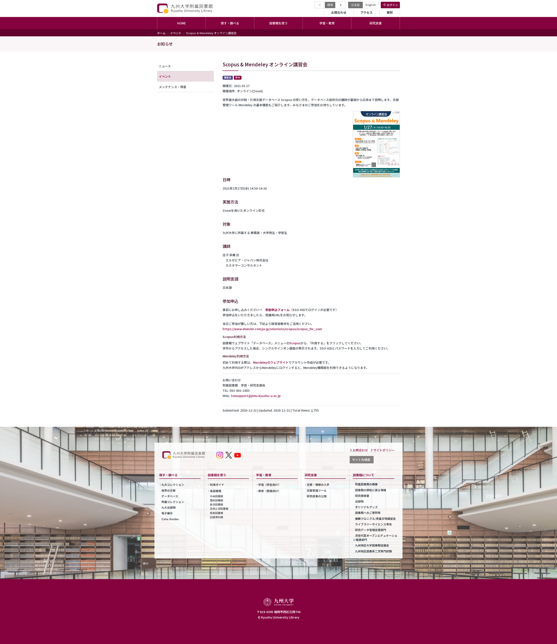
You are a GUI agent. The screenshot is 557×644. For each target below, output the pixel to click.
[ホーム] (185, 8)
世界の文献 (168, 490)
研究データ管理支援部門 (370, 530)
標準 (330, 5)
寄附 (390, 12)
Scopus (294, 343)
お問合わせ (338, 12)
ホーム (161, 33)
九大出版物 (168, 507)
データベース (169, 496)
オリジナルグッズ (366, 507)
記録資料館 (216, 517)
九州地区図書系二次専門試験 (373, 551)
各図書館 (215, 491)
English (371, 5)
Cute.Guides (170, 519)
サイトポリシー (384, 450)
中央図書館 (216, 496)
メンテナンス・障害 (172, 87)
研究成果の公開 (317, 496)
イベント (175, 33)
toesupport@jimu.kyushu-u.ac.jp (256, 395)
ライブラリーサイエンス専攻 (373, 524)
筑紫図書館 (216, 513)
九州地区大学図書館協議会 (372, 545)
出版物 (359, 501)
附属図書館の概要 (366, 484)
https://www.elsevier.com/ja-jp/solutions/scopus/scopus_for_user (272, 329)
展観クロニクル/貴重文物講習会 (375, 518)
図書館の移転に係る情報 (370, 490)
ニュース (165, 66)
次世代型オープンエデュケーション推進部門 (375, 537)
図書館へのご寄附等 (368, 513)
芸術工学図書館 (219, 508)
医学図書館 (216, 504)
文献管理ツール (317, 490)
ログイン (392, 5)
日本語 (355, 5)
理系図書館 (216, 500)
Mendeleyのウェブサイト (271, 362)
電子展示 (167, 513)
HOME (181, 23)
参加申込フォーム (277, 310)
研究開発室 (362, 496)
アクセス (366, 12)
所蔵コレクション (172, 502)
